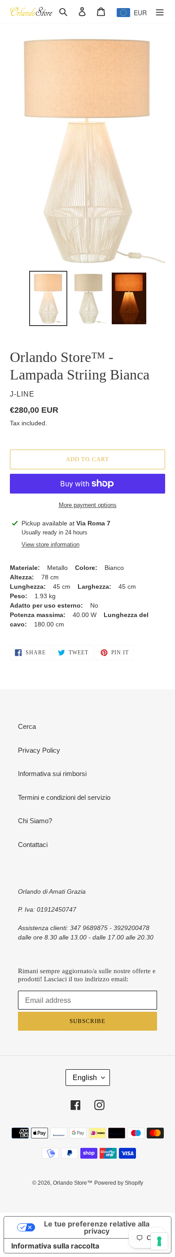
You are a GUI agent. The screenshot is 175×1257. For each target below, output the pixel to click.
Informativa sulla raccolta (55, 1245)
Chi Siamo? (35, 821)
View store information (50, 544)
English (85, 1077)
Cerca (27, 726)
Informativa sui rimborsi (52, 773)
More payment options (88, 505)
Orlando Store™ (72, 1183)
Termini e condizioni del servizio (64, 797)
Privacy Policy (39, 750)
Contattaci (33, 844)
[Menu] (159, 11)
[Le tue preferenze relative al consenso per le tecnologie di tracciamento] (159, 1241)
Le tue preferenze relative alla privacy (96, 1227)
